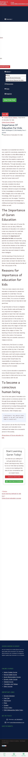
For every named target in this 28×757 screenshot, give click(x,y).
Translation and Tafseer (11, 684)
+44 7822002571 (18, 719)
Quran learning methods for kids (11, 492)
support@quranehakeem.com (17, 722)
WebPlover (6, 742)
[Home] (2, 117)
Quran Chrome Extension (13, 78)
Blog (8, 75)
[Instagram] (4, 746)
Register (9, 94)
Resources (9, 84)
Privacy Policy (8, 707)
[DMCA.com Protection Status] (5, 752)
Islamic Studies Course (10, 672)
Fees (7, 89)
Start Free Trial (9, 100)
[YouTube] (5, 746)
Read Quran (7, 700)
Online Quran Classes (8, 122)
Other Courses (8, 686)
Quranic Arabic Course (10, 679)
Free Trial (6, 698)
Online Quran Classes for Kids (15, 80)
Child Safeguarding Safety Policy (13, 710)
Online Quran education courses (11, 497)
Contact (6, 705)
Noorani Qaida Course (10, 674)
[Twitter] (3, 746)
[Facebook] (2, 746)
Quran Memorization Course (12, 677)
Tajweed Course (8, 682)
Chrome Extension (9, 696)
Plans (5, 703)
